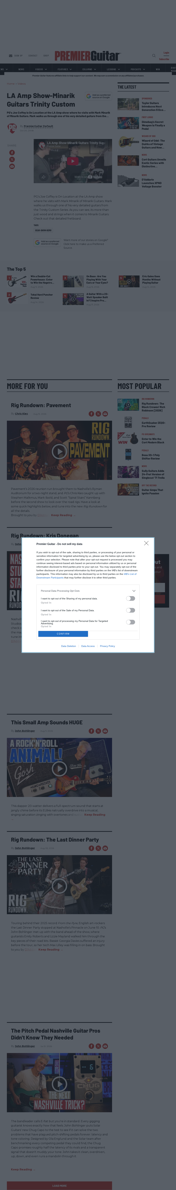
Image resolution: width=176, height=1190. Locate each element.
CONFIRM (63, 634)
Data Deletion (68, 646)
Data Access (88, 646)
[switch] (130, 598)
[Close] (147, 544)
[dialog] (88, 595)
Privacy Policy (107, 646)
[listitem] (88, 591)
